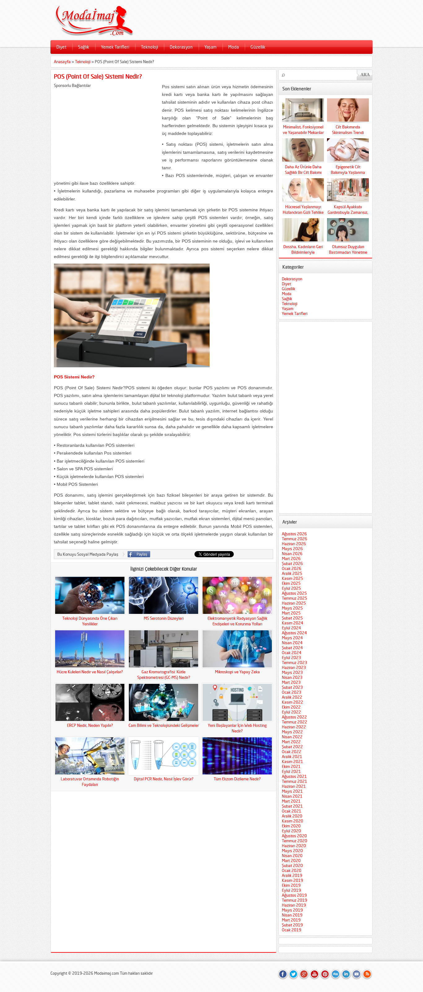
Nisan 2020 (292, 855)
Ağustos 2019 (294, 895)
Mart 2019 (291, 919)
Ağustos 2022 (294, 716)
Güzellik (258, 47)
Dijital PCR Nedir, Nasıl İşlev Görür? (164, 778)
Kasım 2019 (292, 880)
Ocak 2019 (291, 929)
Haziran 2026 (294, 543)
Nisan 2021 (292, 796)
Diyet (61, 47)
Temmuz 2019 (294, 900)
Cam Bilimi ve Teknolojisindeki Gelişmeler (164, 725)
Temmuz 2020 (294, 840)
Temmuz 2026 (294, 538)
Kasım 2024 (292, 622)
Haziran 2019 (294, 905)
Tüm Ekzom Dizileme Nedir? (237, 778)
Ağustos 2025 (294, 593)
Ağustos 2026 (294, 533)
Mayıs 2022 (292, 731)
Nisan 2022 (292, 736)
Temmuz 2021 (294, 781)
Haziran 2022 (294, 726)
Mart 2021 (291, 801)
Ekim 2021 (291, 766)
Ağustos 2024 (294, 632)
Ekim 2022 (291, 707)
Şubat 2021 (292, 806)
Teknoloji (149, 47)
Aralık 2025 (292, 573)
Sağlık (83, 47)
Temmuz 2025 (294, 598)
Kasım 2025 (292, 578)
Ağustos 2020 (294, 835)
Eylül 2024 (291, 627)
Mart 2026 (291, 558)
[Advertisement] (106, 131)
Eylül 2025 (291, 588)
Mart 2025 (291, 612)
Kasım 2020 (292, 820)
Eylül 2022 (291, 711)
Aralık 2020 (292, 815)
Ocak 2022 (291, 751)
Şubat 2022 (292, 746)
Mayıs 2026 (292, 548)
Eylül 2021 (291, 771)
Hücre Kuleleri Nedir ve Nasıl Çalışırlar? (90, 671)
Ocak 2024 (291, 652)
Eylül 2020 (291, 830)
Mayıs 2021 (292, 791)
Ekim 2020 (291, 825)
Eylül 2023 (291, 657)
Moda (233, 47)
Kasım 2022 (292, 702)
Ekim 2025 (291, 583)
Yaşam (210, 47)
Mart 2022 (291, 741)
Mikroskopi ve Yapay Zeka (237, 671)
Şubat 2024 (292, 647)
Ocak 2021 (291, 811)
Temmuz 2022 (294, 721)
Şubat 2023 (292, 687)
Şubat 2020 (292, 865)
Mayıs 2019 (292, 910)
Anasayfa (62, 61)
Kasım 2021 (292, 761)
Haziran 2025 (294, 603)
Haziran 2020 (294, 845)
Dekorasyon (181, 47)
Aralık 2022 (292, 697)
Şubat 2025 (292, 617)
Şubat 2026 (292, 563)
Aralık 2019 (292, 875)
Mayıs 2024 (292, 637)
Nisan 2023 (292, 677)
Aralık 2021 (292, 756)
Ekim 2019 (291, 885)
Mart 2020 (291, 860)
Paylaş (139, 554)
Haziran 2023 (294, 667)
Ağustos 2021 (294, 776)
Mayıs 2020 (292, 850)
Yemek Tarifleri (115, 47)
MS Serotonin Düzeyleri (164, 618)
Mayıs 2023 (292, 672)
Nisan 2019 (292, 914)
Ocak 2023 (291, 692)
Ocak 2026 (291, 568)
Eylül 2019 (291, 890)
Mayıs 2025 (292, 608)
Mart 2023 (291, 682)
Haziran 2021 (294, 786)
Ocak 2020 (291, 870)
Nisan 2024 (292, 642)
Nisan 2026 (292, 553)
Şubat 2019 (292, 924)
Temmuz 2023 (294, 662)
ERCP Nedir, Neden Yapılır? (90, 725)
